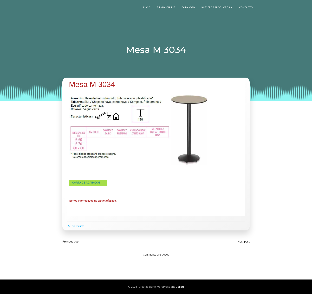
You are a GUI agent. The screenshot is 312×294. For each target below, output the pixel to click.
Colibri (180, 286)
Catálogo (188, 7)
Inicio (146, 7)
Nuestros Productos (216, 7)
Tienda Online (166, 7)
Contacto (246, 7)
